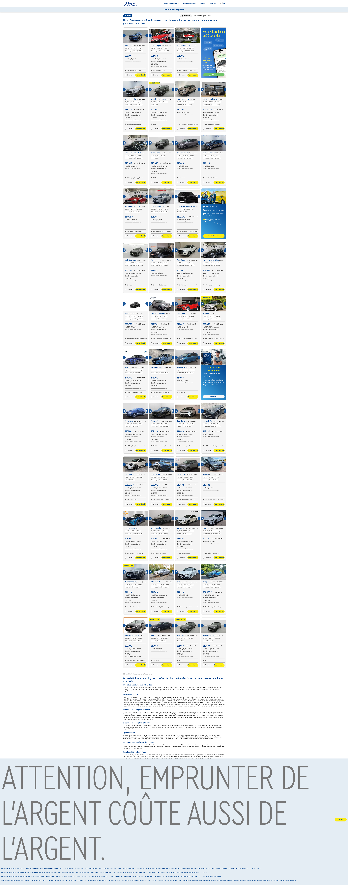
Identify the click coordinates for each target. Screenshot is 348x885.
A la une (202, 3)
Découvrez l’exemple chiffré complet (133, 61)
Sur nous (212, 3)
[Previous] (124, 35)
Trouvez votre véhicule (170, 3)
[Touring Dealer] (131, 3)
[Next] (146, 35)
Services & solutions (189, 3)
